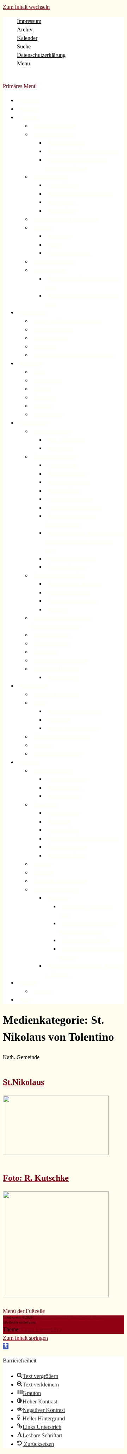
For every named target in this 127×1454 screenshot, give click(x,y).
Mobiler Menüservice (69, 482)
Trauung (42, 389)
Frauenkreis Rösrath (68, 847)
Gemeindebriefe (50, 270)
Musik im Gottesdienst (56, 694)
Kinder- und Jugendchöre (73, 728)
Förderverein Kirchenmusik (61, 737)
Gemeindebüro (48, 414)
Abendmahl (45, 346)
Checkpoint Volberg (67, 779)
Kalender (27, 38)
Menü (23, 63)
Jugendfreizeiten (64, 787)
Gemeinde (30, 762)
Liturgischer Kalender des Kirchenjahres (74, 355)
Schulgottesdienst (51, 338)
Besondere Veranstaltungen (60, 881)
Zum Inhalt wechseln (26, 7)
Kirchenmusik (34, 686)
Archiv (24, 30)
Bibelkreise (59, 821)
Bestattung (44, 397)
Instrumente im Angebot (58, 754)
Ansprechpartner (50, 177)
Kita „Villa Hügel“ (66, 440)
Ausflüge (57, 609)
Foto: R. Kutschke (36, 1178)
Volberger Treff (63, 830)
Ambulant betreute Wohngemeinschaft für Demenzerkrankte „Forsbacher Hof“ (84, 542)
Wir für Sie (31, 363)
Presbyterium (61, 202)
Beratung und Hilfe (67, 474)
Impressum (29, 21)
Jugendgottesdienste (53, 329)
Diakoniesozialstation (55, 457)
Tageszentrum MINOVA (86, 940)
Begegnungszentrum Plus (59, 575)
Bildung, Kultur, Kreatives (74, 584)
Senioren (43, 864)
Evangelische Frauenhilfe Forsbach (83, 838)
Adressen (43, 227)
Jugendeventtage (64, 796)
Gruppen (28, 983)
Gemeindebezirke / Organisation (66, 219)
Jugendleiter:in (62, 677)
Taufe (39, 372)
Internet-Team (62, 211)
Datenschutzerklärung (41, 55)
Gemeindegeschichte (54, 261)
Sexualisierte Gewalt (54, 134)
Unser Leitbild (62, 465)
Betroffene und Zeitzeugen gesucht (82, 151)
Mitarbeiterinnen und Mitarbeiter (81, 194)
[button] (5, 1346)
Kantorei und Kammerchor (75, 711)
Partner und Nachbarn (56, 889)
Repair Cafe (46, 652)
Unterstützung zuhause (70, 499)
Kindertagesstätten (52, 431)
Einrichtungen (34, 423)
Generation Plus (64, 813)
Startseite (29, 100)
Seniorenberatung (51, 635)
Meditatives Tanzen (67, 855)
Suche (24, 46)
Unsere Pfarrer (62, 185)
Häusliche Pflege (64, 491)
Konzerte (43, 745)
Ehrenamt (43, 872)
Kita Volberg (60, 448)
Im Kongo (58, 898)
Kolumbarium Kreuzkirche (60, 660)
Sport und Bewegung (69, 592)
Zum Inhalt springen (25, 1338)
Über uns (29, 117)
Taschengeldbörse (51, 643)
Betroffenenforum (66, 143)
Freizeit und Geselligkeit (72, 601)
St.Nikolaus (23, 1082)
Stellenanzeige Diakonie (72, 558)
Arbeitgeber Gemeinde (56, 669)
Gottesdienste (33, 312)
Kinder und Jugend (53, 770)
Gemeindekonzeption (55, 126)
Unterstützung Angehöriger (75, 507)
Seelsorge (43, 406)
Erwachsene (46, 804)
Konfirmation (47, 380)
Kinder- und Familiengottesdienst (67, 321)
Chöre (40, 703)
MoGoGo (43, 991)
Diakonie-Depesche (67, 567)
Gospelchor (59, 720)
